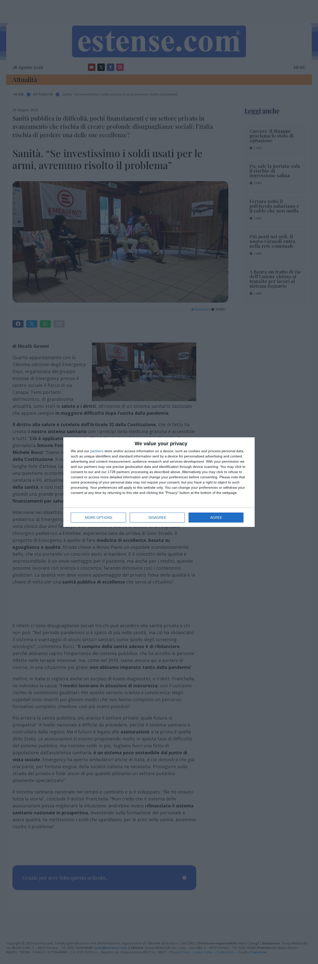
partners (96, 451)
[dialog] (159, 482)
